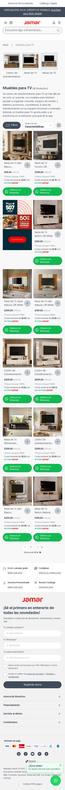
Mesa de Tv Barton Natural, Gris (43, 513)
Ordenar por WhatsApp (15, 191)
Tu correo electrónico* (13, 652)
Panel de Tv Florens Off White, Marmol (42, 167)
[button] (59, 23)
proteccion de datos (35, 674)
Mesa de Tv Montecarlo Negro (10, 443)
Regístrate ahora (32, 685)
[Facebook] (26, 754)
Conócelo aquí (46, 587)
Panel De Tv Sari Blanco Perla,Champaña (12, 513)
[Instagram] (19, 754)
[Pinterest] (39, 754)
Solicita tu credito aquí (50, 573)
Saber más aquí (15, 573)
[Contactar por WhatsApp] (55, 780)
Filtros (14, 125)
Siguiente (37, 547)
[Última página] (42, 547)
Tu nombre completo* (13, 628)
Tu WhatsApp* (10, 640)
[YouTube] (33, 754)
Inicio (5, 45)
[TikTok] (46, 754)
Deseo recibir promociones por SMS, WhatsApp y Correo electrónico (32, 667)
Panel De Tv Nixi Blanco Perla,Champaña (12, 167)
